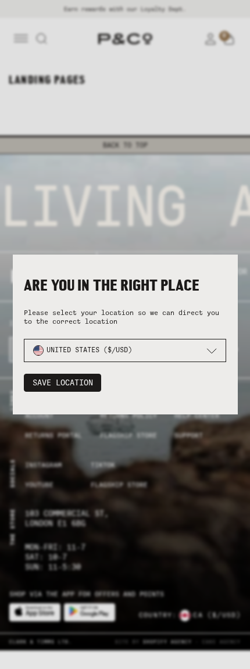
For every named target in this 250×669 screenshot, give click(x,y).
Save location (63, 382)
